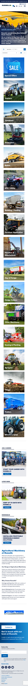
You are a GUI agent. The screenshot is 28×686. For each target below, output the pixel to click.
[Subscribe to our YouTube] (12, 667)
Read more (7, 474)
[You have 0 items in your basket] (14, 6)
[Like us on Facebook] (2, 667)
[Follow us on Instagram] (6, 667)
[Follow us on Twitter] (9, 667)
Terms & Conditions (5, 675)
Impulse (5, 683)
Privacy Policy (4, 678)
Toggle (17, 6)
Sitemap (3, 681)
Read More (7, 507)
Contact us (8, 627)
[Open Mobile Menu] (24, 6)
